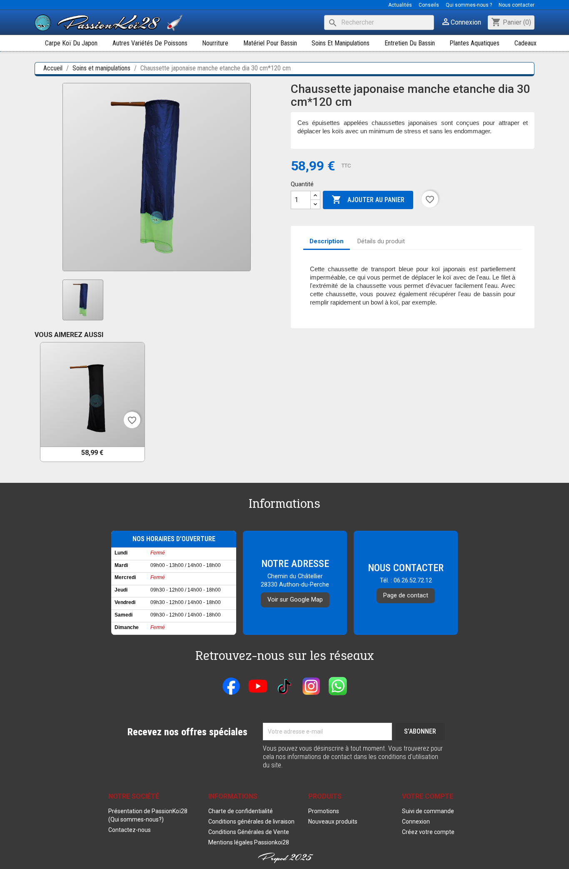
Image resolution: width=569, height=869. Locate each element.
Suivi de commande (428, 811)
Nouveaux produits (332, 821)
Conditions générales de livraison (251, 821)
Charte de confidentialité (240, 811)
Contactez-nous (129, 830)
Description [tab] (326, 241)
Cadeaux (525, 43)
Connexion (416, 821)
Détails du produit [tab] (381, 241)
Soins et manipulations (340, 43)
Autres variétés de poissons (149, 43)
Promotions (323, 811)
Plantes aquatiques (474, 43)
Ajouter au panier (368, 200)
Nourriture (215, 43)
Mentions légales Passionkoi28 (248, 842)
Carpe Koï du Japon (71, 43)
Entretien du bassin (409, 43)
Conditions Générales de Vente (248, 832)
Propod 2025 (285, 857)
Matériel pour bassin (270, 43)
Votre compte (427, 796)
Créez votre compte (428, 832)
